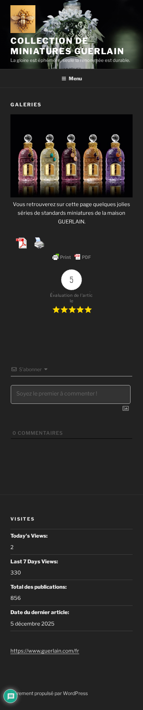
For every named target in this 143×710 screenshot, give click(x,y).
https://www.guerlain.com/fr (44, 651)
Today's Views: (29, 536)
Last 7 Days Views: (34, 561)
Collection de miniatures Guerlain (67, 46)
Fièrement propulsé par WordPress (49, 693)
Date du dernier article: (40, 612)
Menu (75, 78)
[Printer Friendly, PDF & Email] (71, 257)
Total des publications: (39, 587)
